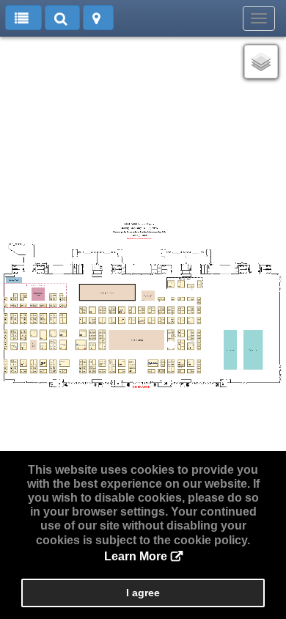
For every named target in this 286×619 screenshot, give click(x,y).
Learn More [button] (135, 556)
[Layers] (261, 61)
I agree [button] (143, 592)
